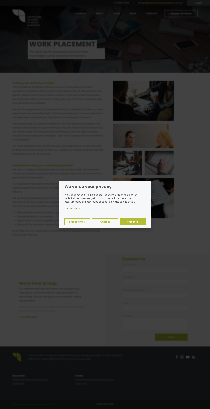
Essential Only (77, 221)
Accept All (132, 221)
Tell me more (72, 208)
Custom (105, 221)
